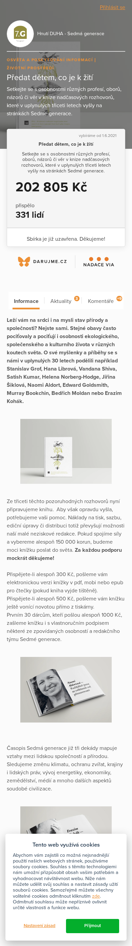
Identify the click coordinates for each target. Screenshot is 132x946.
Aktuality (64, 300)
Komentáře (105, 300)
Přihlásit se (112, 7)
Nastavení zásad (40, 925)
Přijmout (92, 925)
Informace (26, 301)
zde (96, 896)
